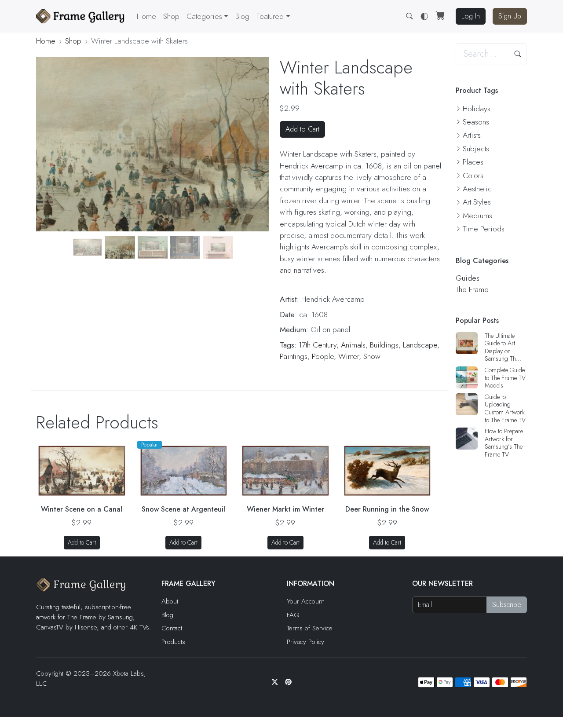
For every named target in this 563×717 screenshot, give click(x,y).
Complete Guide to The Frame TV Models (505, 378)
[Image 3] (120, 247)
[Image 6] (218, 247)
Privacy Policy (305, 642)
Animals (353, 345)
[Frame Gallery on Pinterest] (288, 682)
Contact (171, 628)
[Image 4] (153, 247)
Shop (171, 16)
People (323, 356)
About (169, 601)
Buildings (384, 345)
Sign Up (509, 16)
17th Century (317, 345)
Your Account (305, 601)
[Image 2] (87, 247)
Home (146, 16)
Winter (348, 356)
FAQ (293, 615)
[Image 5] (185, 247)
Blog (242, 16)
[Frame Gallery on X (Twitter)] (275, 682)
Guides (467, 278)
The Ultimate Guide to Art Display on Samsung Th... (503, 347)
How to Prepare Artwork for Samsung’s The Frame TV (504, 443)
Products (173, 642)
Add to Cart (302, 129)
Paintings (293, 356)
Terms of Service (310, 628)
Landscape (420, 345)
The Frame (472, 289)
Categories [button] (204, 16)
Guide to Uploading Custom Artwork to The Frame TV (505, 408)
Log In (470, 16)
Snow (371, 356)
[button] (273, 16)
